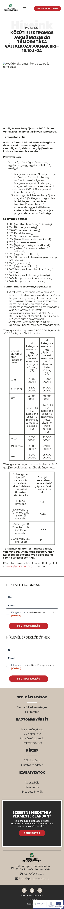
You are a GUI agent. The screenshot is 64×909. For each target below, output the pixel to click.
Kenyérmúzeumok (32, 738)
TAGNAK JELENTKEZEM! (47, 8)
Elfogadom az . (33, 614)
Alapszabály (32, 782)
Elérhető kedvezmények (32, 707)
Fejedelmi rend (32, 734)
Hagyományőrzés (32, 729)
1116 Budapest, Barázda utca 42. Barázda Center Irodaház (33, 868)
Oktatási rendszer (32, 765)
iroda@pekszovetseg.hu (21, 566)
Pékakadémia (32, 760)
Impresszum (32, 899)
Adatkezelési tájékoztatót (41, 612)
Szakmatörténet (32, 743)
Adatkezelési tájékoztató (32, 895)
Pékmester (32, 711)
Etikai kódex (32, 787)
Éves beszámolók (32, 791)
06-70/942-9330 (34, 873)
